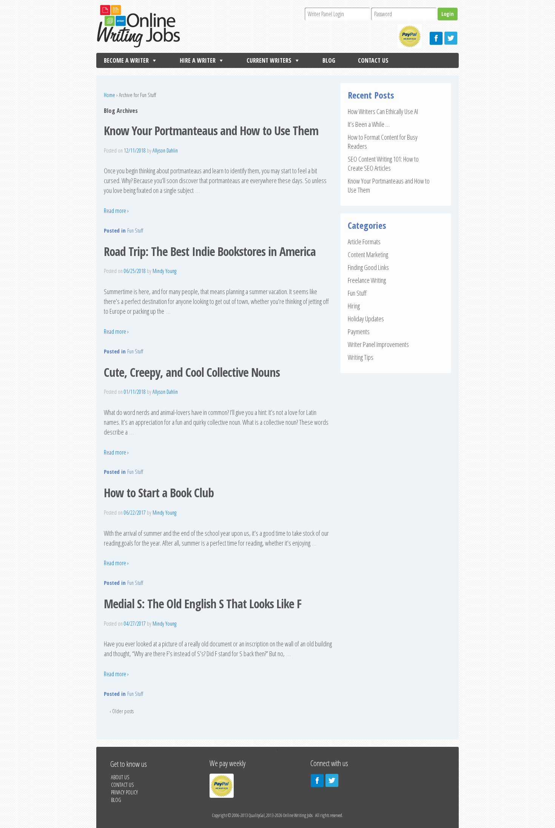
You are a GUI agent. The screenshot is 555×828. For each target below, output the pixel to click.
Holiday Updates (366, 318)
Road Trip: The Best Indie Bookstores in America (210, 251)
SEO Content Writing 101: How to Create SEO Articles (383, 163)
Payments (359, 331)
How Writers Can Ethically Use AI (383, 111)
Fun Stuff (135, 230)
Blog (328, 60)
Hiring (354, 305)
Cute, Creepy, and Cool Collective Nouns (192, 372)
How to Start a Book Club (159, 492)
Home (109, 95)
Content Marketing (368, 254)
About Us (120, 777)
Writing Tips (360, 357)
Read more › (116, 211)
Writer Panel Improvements (378, 344)
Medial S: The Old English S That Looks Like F (202, 603)
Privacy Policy (124, 792)
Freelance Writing (367, 280)
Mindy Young (164, 270)
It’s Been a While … (369, 124)
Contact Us (373, 60)
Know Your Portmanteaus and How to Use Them (211, 130)
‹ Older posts (121, 711)
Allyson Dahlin (165, 150)
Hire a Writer (198, 60)
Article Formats (364, 241)
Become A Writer (126, 60)
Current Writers (269, 60)
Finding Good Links (368, 267)
